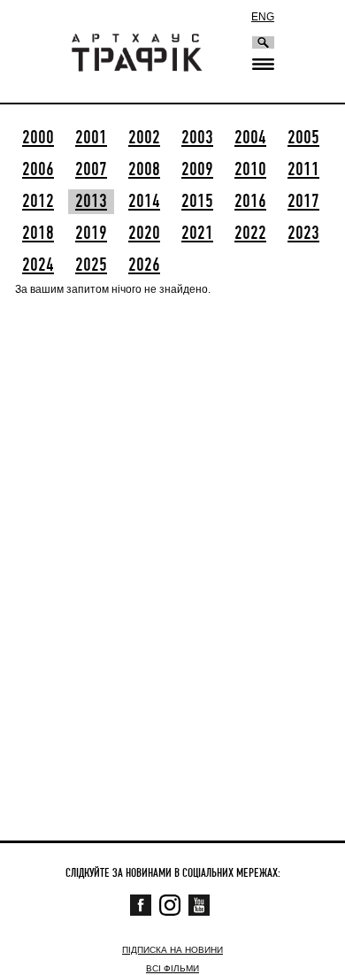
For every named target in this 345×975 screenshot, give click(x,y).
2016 (250, 201)
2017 (303, 201)
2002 (144, 138)
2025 (91, 265)
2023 (303, 233)
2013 (91, 201)
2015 (197, 201)
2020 (144, 233)
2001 (91, 138)
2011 (303, 169)
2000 (38, 138)
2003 (197, 138)
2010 (250, 169)
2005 (303, 138)
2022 (250, 233)
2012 (38, 201)
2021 (197, 233)
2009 (197, 169)
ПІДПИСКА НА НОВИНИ (172, 950)
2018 (38, 233)
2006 (38, 169)
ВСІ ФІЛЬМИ (172, 968)
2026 (144, 265)
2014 (144, 201)
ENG (262, 17)
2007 (91, 169)
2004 (250, 138)
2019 (91, 233)
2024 (38, 265)
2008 (144, 169)
